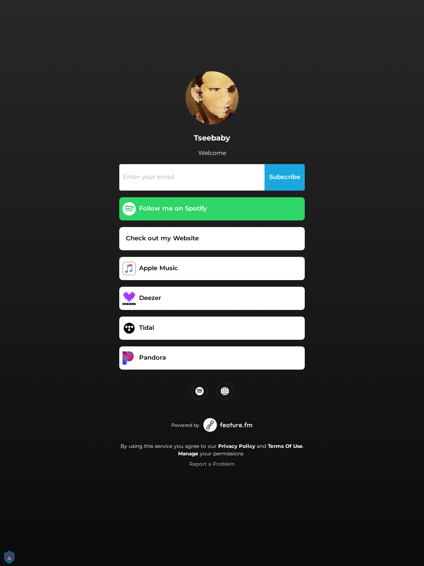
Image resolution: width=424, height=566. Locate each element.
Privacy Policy (236, 446)
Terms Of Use (285, 446)
